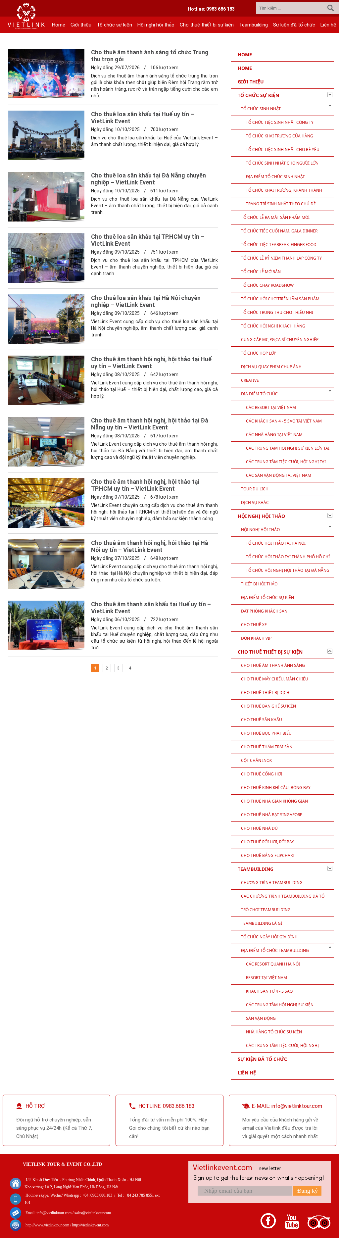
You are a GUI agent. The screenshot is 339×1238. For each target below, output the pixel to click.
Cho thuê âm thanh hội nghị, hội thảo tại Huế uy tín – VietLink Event (151, 363)
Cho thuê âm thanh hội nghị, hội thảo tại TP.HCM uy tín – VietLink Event (145, 485)
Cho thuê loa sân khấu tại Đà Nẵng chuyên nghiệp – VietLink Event (148, 179)
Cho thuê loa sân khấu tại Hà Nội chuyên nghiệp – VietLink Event (146, 301)
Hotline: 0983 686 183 (211, 9)
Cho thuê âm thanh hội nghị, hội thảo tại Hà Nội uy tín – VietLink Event (149, 546)
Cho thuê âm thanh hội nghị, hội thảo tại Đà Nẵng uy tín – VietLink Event (149, 424)
